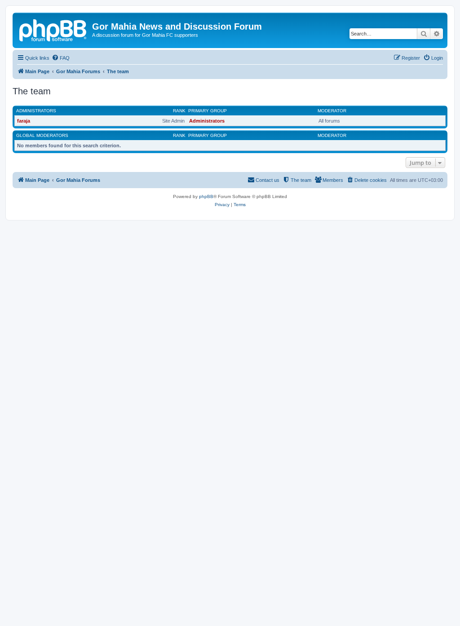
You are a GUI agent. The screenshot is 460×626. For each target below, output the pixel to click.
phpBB (206, 196)
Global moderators (42, 135)
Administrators (36, 110)
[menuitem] (61, 58)
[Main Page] (53, 29)
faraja (23, 120)
